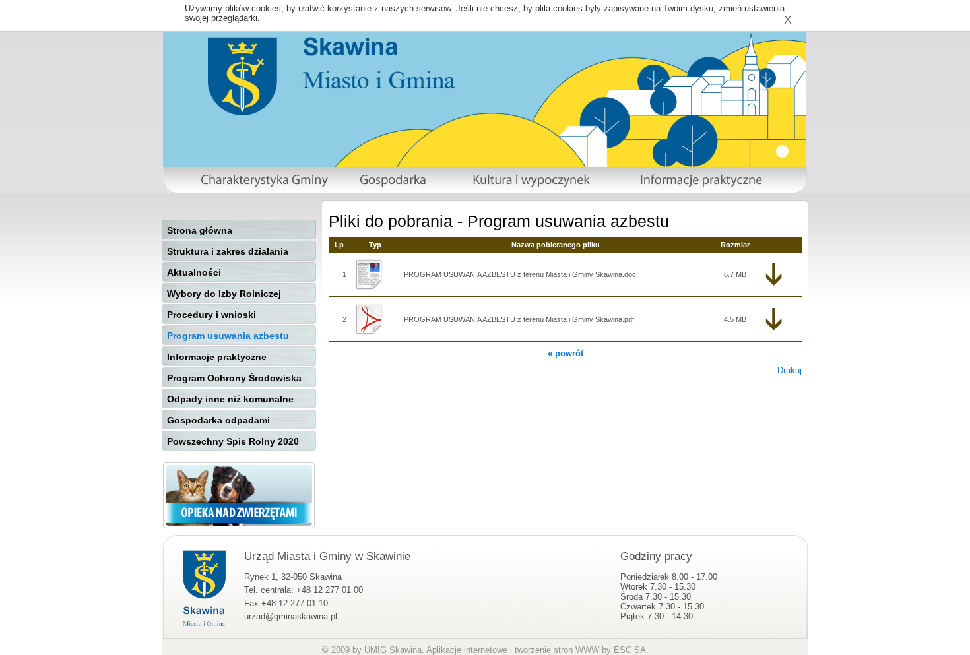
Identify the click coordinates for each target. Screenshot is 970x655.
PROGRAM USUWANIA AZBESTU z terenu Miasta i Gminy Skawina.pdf (519, 319)
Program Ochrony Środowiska (234, 378)
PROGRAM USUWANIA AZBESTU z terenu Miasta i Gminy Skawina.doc (520, 274)
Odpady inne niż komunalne (230, 399)
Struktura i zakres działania (227, 251)
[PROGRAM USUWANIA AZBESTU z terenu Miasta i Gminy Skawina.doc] (375, 274)
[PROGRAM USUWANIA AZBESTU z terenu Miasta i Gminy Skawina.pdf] (375, 319)
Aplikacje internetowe (466, 650)
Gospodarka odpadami (218, 420)
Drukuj (789, 370)
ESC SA (630, 650)
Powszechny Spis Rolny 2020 (233, 441)
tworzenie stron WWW (557, 650)
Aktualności (194, 272)
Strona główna (199, 230)
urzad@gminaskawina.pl (290, 616)
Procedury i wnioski (211, 314)
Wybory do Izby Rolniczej (224, 293)
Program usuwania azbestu (228, 335)
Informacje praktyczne (217, 357)
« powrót (565, 353)
